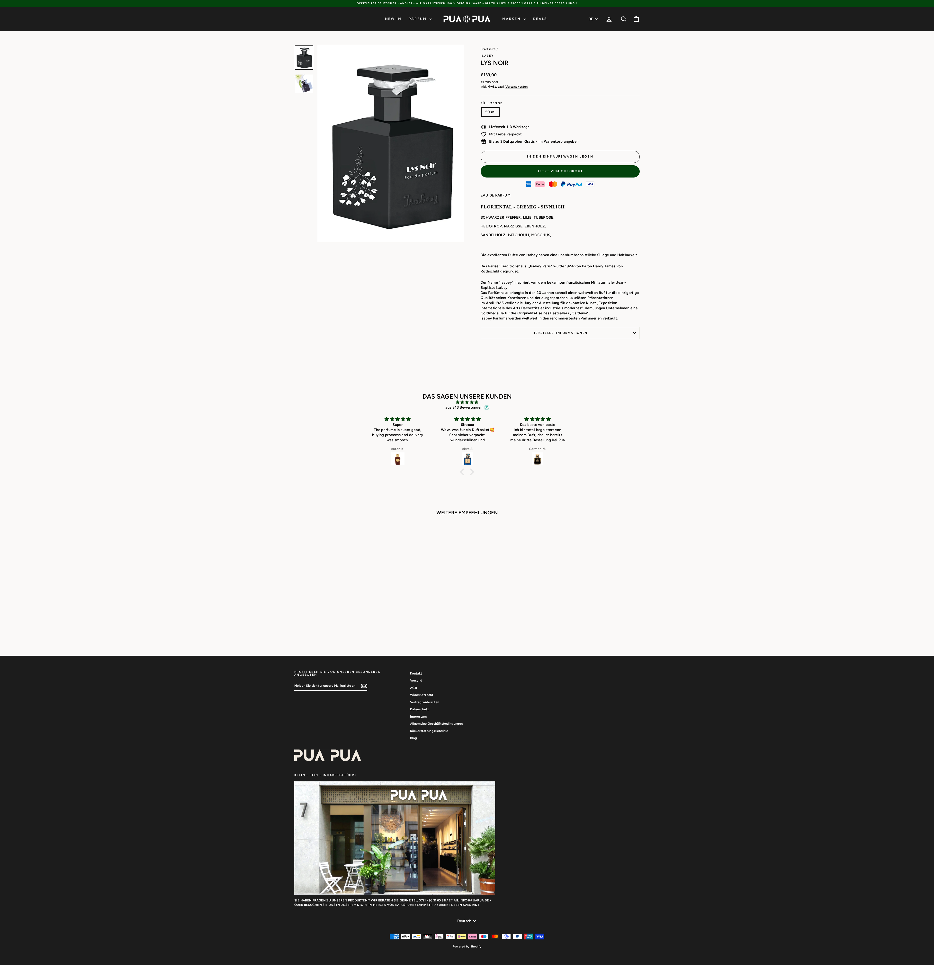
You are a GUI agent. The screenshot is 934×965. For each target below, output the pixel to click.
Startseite (488, 49)
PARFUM (418, 19)
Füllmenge (492, 103)
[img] (467, 402)
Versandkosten (516, 86)
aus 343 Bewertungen (463, 407)
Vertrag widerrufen (424, 702)
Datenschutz (419, 709)
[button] (463, 471)
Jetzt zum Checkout (560, 171)
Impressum (418, 716)
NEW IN (393, 19)
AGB (413, 688)
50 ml (490, 112)
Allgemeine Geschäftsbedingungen (436, 723)
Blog (413, 738)
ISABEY (487, 55)
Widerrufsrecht (421, 695)
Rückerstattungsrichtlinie (429, 731)
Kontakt (416, 673)
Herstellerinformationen (560, 333)
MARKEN (512, 19)
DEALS (540, 19)
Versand (416, 680)
